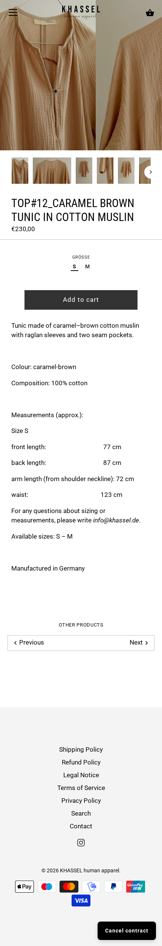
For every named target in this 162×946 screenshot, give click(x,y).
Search (81, 813)
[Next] (150, 172)
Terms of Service (81, 788)
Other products (81, 625)
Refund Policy (81, 762)
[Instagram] (81, 842)
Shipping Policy (81, 749)
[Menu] (13, 14)
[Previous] (11, 172)
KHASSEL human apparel (89, 870)
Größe (81, 257)
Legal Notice (81, 775)
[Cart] (149, 13)
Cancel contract (126, 931)
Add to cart (81, 299)
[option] (20, 172)
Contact (81, 826)
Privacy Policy (81, 800)
